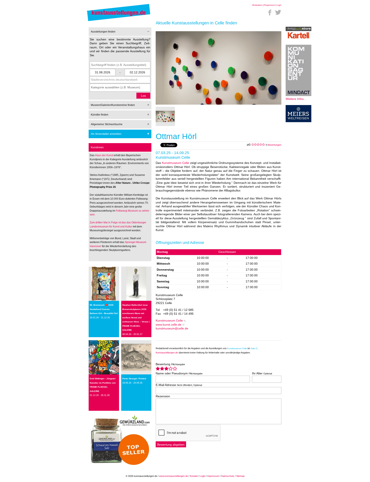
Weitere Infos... (296, 99)
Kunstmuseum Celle (175, 163)
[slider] (166, 368)
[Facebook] (269, 12)
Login (279, 5)
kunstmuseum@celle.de (172, 328)
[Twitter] (278, 12)
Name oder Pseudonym (179, 373)
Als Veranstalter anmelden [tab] (106, 133)
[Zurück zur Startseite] (119, 20)
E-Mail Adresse (179, 385)
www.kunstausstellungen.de (173, 476)
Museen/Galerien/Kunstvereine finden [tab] (113, 105)
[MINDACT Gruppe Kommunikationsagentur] (298, 95)
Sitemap (240, 476)
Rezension (163, 396)
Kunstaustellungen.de (167, 352)
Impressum (213, 476)
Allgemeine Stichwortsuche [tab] (106, 124)
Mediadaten (257, 5)
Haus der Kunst (104, 155)
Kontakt (194, 476)
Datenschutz (227, 476)
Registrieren (269, 5)
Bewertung (170, 364)
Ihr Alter (262, 373)
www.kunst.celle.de (168, 324)
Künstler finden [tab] (99, 114)
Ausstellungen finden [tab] (103, 31)
